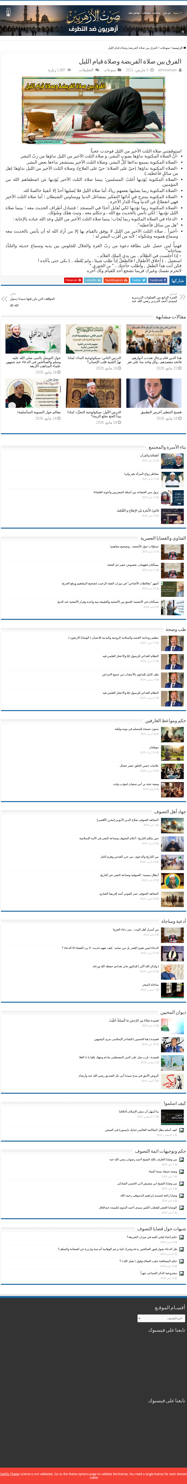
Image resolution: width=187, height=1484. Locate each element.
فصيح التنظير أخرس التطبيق (161, 412)
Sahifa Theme (9, 1474)
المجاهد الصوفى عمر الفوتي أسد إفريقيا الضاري (129, 893)
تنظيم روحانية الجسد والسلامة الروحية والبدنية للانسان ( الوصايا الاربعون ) (113, 637)
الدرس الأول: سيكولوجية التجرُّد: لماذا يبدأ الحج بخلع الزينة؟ (94, 414)
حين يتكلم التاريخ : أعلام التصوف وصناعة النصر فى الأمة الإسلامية (119, 838)
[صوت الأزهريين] (93, 19)
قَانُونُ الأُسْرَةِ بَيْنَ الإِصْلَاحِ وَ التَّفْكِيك (138, 510)
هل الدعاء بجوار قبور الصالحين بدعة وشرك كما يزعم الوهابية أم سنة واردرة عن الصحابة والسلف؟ (117, 1249)
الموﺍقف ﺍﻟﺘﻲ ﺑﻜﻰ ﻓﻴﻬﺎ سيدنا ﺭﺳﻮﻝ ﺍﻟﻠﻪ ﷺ (32, 300)
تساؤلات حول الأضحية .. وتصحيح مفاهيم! (134, 546)
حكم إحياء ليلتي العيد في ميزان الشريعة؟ (152, 1237)
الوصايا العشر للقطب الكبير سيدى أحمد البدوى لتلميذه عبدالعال (138, 1207)
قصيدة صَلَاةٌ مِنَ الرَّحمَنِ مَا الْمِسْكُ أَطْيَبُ (134, 1020)
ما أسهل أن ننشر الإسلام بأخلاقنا (139, 1111)
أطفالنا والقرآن (149, 455)
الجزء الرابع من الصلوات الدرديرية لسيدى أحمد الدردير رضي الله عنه (154, 298)
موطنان (154, 747)
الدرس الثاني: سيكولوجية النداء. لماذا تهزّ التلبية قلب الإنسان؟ (94, 360)
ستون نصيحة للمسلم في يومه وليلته (137, 729)
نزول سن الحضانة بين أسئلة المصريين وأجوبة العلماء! (126, 492)
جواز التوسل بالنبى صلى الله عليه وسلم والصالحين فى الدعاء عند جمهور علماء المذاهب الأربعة (33, 362)
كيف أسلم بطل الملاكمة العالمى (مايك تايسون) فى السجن (141, 1130)
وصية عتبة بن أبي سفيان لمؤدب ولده (136, 784)
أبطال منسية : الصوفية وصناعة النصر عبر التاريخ (129, 875)
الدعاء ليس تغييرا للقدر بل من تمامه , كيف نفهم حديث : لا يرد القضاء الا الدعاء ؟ (110, 948)
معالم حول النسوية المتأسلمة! (39, 412)
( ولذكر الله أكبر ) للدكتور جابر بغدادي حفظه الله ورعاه (126, 966)
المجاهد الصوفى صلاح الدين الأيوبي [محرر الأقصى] (128, 820)
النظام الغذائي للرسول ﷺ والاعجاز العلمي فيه (131, 656)
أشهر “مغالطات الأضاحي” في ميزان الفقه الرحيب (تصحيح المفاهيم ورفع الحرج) (110, 583)
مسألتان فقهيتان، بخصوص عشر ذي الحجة (133, 564)
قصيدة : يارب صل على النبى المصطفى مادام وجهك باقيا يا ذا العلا (119, 1057)
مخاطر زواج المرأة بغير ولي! (141, 473)
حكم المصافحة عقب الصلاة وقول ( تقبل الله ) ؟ (148, 1261)
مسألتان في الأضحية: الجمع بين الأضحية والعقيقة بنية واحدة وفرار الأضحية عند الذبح (108, 601)
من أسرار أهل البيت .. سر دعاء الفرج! (136, 929)
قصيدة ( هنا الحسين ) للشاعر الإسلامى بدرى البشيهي (126, 1039)
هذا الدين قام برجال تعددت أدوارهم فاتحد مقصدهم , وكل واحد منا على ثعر (154, 360)
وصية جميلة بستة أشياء (163, 1171)
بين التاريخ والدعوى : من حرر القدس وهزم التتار (130, 856)
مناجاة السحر (150, 984)
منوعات (165, 47)
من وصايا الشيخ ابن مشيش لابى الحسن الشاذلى (147, 1183)
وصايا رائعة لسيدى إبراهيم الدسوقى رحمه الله (148, 1195)
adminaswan (167, 69)
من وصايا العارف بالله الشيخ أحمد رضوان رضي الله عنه (143, 1159)
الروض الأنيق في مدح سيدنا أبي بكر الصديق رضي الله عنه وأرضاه (119, 1075)
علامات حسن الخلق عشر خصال (139, 765)
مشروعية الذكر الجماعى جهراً (158, 1273)
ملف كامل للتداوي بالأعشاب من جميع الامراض (130, 674)
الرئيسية (177, 47)
